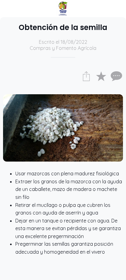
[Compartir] (86, 76)
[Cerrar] (8, 8)
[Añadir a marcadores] (101, 76)
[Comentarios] (115, 76)
